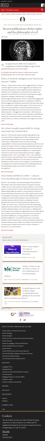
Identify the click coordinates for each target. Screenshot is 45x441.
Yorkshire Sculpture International (11, 382)
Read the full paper (7, 124)
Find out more (7, 437)
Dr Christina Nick (7, 72)
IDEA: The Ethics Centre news (14, 25)
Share (6, 37)
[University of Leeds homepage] (42, 5)
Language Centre (7, 367)
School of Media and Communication (12, 346)
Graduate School (7, 369)
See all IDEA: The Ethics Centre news (15, 240)
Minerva (4, 398)
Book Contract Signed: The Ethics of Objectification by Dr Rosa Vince (30, 250)
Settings (5, 434)
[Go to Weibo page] (24, 320)
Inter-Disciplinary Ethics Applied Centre (13, 358)
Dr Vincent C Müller (22, 72)
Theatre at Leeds (7, 379)
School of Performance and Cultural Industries (15, 351)
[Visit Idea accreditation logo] (26, 314)
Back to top (5, 309)
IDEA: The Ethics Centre (10, 10)
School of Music (6, 348)
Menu (6, 5)
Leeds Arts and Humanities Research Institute (15, 372)
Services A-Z (5, 390)
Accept (6, 431)
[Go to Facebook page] (20, 320)
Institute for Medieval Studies (10, 356)
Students (5, 401)
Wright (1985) (26, 155)
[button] (42, 10)
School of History (7, 341)
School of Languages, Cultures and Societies (15, 343)
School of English (7, 336)
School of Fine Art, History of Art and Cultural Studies (17, 338)
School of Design (7, 333)
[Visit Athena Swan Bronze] (14, 314)
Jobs (3, 409)
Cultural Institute (7, 374)
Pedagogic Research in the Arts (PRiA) (13, 377)
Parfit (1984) (13, 155)
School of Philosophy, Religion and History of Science (17, 353)
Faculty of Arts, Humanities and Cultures (14, 331)
